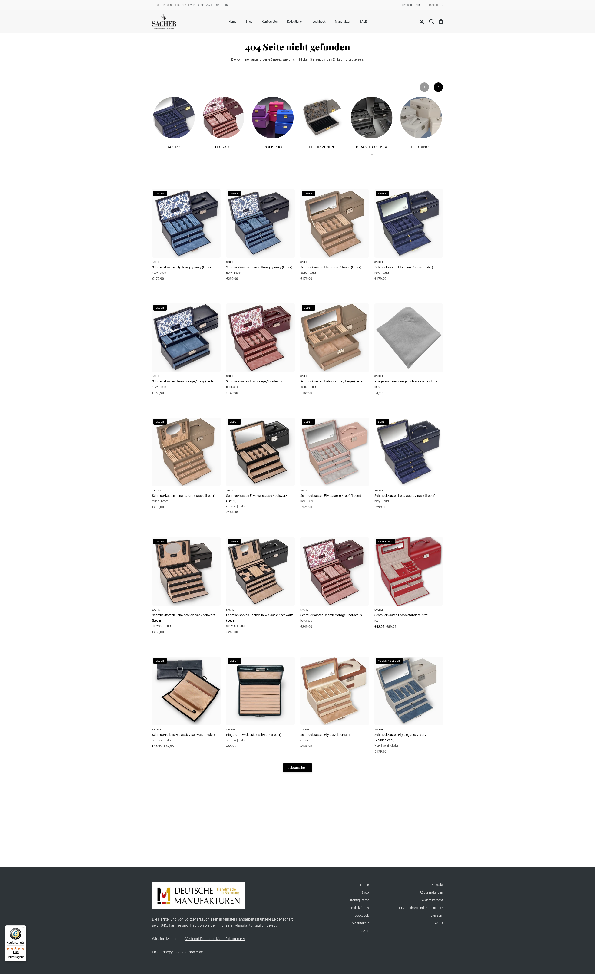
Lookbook (362, 916)
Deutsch (434, 5)
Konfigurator (359, 900)
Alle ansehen (297, 768)
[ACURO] (174, 126)
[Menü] (23, 928)
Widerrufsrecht (432, 900)
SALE (365, 931)
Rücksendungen (431, 893)
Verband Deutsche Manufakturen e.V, (215, 939)
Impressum (435, 916)
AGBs (439, 923)
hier (317, 60)
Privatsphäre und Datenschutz (421, 908)
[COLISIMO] (273, 126)
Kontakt (437, 885)
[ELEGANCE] (421, 126)
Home (364, 885)
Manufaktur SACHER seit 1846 (209, 5)
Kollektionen (360, 908)
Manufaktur (360, 923)
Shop (365, 893)
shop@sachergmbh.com (183, 952)
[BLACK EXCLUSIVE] (372, 129)
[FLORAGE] (223, 126)
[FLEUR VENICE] (322, 126)
